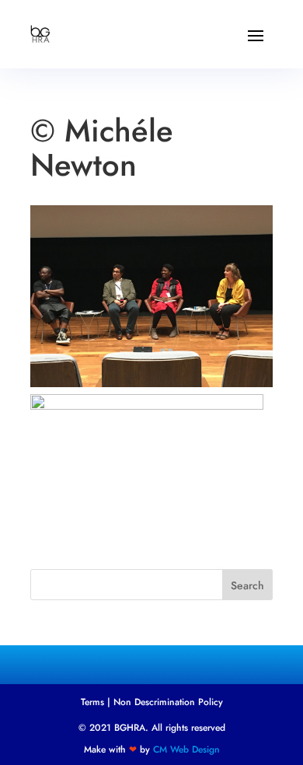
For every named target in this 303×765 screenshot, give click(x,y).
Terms (92, 702)
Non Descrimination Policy (168, 702)
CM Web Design (186, 749)
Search (247, 585)
